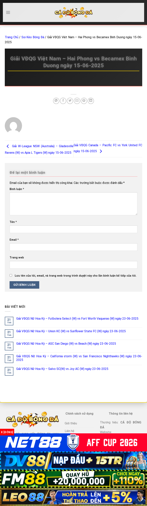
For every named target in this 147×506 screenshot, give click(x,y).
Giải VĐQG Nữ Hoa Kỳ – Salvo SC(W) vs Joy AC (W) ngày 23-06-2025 (62, 369)
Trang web (17, 257)
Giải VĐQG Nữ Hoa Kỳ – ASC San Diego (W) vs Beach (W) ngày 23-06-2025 (66, 343)
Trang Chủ (11, 37)
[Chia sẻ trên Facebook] (63, 101)
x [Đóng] (7, 432)
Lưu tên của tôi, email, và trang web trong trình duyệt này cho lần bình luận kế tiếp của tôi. (75, 275)
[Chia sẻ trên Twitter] (70, 101)
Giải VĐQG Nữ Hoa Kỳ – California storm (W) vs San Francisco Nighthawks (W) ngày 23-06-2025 (79, 358)
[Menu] (8, 12)
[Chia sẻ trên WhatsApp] (56, 101)
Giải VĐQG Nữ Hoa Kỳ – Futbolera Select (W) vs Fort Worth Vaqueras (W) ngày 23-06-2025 (77, 318)
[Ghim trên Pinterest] (84, 101)
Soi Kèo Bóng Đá (32, 37)
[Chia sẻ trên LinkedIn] (91, 101)
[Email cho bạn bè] (77, 101)
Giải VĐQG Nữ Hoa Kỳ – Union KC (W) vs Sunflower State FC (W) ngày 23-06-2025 (71, 331)
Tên (13, 222)
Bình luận (17, 189)
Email (14, 239)
